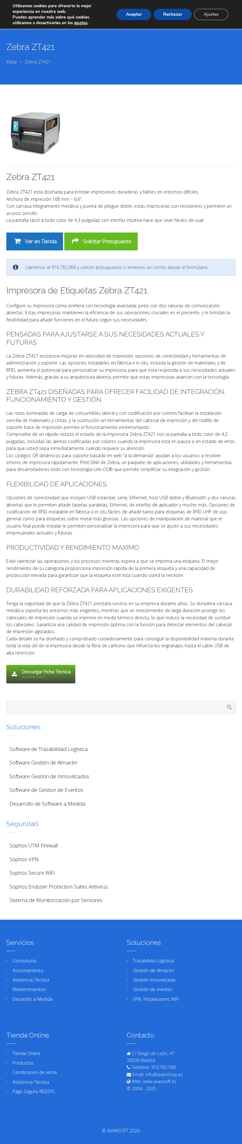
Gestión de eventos (153, 989)
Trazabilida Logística (153, 961)
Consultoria (24, 961)
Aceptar (134, 14)
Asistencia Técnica (31, 980)
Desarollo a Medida (33, 999)
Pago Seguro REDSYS (34, 1091)
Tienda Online (26, 1053)
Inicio (11, 62)
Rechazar (172, 14)
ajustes (80, 23)
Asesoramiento (28, 970)
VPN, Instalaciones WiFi (156, 999)
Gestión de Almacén (153, 970)
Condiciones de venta (35, 1072)
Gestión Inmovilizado (154, 980)
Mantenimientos (29, 989)
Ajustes (211, 14)
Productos (23, 1063)
